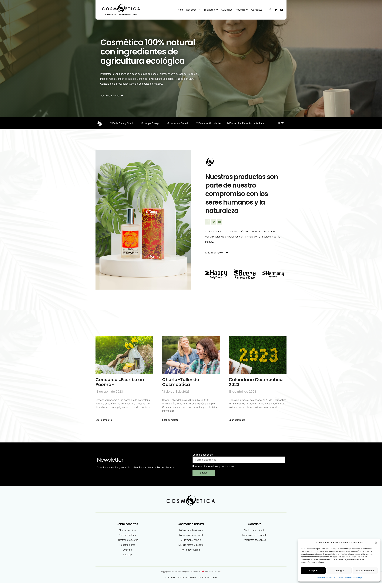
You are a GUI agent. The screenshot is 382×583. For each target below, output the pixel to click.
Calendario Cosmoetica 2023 (256, 382)
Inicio (180, 9)
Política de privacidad (343, 577)
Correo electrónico (202, 454)
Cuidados (226, 9)
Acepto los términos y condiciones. (215, 466)
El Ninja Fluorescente (214, 571)
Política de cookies (324, 577)
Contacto (256, 9)
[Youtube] (281, 9)
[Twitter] (275, 9)
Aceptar (313, 570)
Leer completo (104, 419)
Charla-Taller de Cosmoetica (180, 382)
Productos (209, 9)
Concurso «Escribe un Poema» (120, 382)
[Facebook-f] (269, 9)
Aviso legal (357, 577)
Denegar (339, 570)
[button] (376, 542)
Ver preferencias (365, 570)
